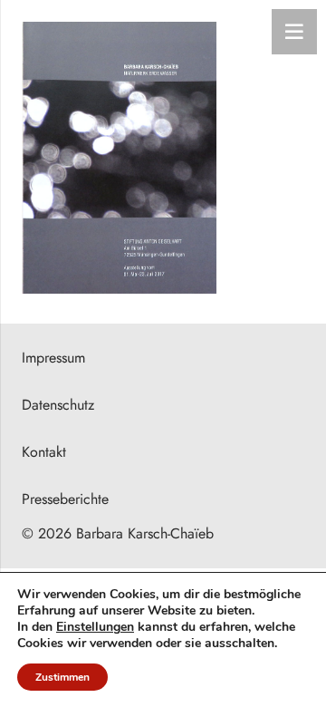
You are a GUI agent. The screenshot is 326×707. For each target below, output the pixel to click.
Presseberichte (65, 499)
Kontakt (44, 451)
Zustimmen (62, 677)
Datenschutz (58, 404)
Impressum (53, 357)
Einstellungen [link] (95, 626)
